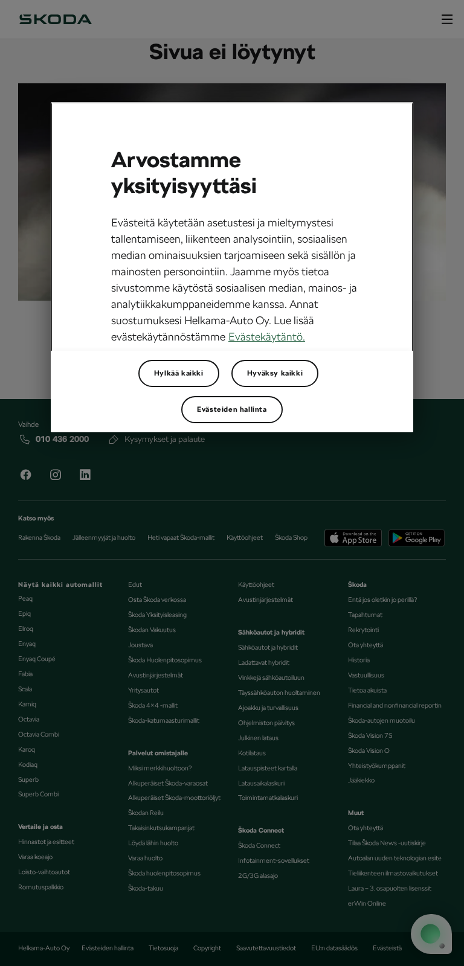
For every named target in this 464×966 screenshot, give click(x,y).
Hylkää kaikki (179, 373)
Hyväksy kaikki (275, 373)
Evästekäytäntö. (266, 336)
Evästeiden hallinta (231, 409)
